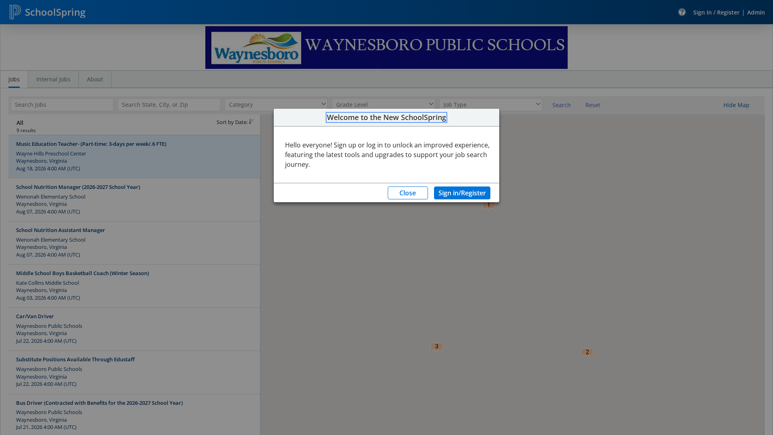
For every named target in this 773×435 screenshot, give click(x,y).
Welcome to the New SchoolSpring (386, 117)
